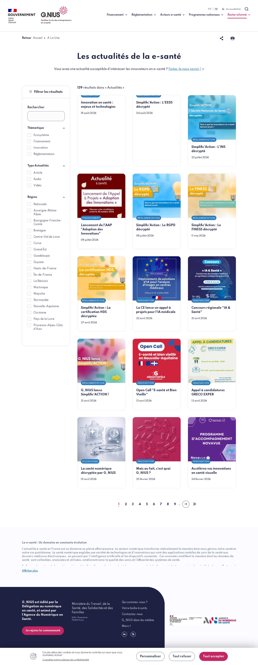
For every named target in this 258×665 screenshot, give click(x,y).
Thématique (35, 128)
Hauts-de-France (45, 268)
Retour (26, 38)
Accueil (37, 38)
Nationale (40, 204)
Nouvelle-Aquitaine (46, 306)
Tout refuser (182, 656)
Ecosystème (41, 135)
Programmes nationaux (204, 15)
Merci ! (126, 626)
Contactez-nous (132, 614)
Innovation (41, 147)
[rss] (133, 634)
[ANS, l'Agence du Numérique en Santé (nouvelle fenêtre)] (219, 620)
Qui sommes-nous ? (134, 602)
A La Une (53, 38)
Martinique (41, 287)
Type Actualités (38, 165)
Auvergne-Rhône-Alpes (45, 212)
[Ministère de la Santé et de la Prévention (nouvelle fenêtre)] (185, 620)
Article (38, 173)
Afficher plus (30, 571)
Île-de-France (43, 274)
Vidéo (37, 185)
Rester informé (238, 14)
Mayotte (39, 293)
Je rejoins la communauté (43, 630)
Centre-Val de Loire (47, 237)
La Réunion (41, 281)
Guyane (39, 262)
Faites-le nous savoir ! (184, 69)
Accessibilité (233, 9)
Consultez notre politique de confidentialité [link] (65, 660)
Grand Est (40, 249)
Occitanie (40, 312)
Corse (37, 243)
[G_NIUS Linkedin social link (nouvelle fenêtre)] (124, 634)
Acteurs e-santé (170, 15)
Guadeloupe (42, 256)
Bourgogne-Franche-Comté (48, 222)
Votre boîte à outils (134, 608)
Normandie (41, 300)
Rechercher (35, 107)
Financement (115, 15)
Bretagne (40, 230)
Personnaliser (150, 656)
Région (32, 197)
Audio (37, 179)
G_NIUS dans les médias (138, 620)
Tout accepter (213, 656)
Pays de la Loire (44, 319)
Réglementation (141, 15)
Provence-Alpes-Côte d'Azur (48, 327)
